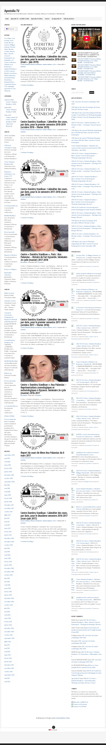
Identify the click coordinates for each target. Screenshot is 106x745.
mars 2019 (7, 465)
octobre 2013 (8, 635)
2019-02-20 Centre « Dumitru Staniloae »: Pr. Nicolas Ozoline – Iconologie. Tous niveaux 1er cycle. (86, 171)
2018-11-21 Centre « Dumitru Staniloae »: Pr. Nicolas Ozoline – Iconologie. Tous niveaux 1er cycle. (86, 236)
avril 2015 (7, 585)
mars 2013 (7, 655)
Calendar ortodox (10, 301)
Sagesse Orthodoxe (10, 255)
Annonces (7, 100)
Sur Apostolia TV (56, 19)
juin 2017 (7, 518)
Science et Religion (10, 269)
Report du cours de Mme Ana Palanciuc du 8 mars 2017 (42, 454)
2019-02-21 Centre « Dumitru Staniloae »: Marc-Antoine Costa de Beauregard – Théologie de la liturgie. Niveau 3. (86, 163)
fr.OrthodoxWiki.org (10, 206)
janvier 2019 (8, 472)
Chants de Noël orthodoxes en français (88, 273)
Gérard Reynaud (9, 78)
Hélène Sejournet (9, 75)
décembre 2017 (9, 505)
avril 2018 (7, 492)
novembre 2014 (9, 602)
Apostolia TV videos (37, 19)
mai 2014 (7, 612)
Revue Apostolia (9, 232)
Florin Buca (8, 80)
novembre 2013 (9, 632)
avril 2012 (7, 682)
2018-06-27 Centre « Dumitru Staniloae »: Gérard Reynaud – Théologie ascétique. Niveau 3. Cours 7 (83, 681)
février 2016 (8, 562)
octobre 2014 (8, 605)
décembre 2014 (9, 598)
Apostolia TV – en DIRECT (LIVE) (20, 19)
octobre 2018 (8, 478)
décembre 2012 (9, 665)
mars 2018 (7, 495)
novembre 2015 (9, 572)
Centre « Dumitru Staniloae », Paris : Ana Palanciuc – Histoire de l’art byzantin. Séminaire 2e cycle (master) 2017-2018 (44, 257)
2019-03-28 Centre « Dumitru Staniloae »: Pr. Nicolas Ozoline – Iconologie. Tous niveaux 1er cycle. (86, 125)
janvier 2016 (8, 565)
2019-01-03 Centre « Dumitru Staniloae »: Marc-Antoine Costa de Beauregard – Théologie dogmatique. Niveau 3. (84, 202)
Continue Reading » (27, 85)
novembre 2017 (9, 508)
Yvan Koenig (89, 391)
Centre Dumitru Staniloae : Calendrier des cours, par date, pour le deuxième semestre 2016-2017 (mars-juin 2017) (44, 515)
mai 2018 (7, 488)
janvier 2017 (8, 535)
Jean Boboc (13, 73)
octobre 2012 (8, 672)
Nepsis (12, 51)
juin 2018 (7, 485)
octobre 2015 (8, 575)
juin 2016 (7, 548)
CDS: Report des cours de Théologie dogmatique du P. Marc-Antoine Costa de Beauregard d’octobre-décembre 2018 (84, 244)
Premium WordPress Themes (63, 718)
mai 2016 (7, 552)
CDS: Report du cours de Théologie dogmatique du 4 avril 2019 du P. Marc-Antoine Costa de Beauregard (86, 133)
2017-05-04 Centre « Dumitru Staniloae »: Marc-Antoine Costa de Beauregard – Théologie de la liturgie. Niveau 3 (86, 622)
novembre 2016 (9, 542)
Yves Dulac (7, 38)
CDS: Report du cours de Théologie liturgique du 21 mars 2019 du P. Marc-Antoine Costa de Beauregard (85, 140)
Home (7, 19)
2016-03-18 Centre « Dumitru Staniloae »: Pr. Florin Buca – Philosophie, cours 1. (86, 654)
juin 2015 (7, 578)
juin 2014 (7, 608)
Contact (47, 19)
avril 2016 (7, 555)
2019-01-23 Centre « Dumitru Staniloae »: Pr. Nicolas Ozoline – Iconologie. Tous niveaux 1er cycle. (86, 186)
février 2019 (8, 468)
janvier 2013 (8, 662)
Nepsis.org (7, 373)
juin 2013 (7, 645)
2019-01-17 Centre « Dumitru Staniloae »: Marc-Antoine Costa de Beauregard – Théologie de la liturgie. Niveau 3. (86, 194)
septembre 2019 (9, 455)
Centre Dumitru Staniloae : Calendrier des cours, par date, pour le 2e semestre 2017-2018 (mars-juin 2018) (44, 191)
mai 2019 (7, 458)
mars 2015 (7, 588)
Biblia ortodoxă (9, 293)
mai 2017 (7, 522)
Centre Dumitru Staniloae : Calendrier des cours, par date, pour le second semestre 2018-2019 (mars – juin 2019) (44, 59)
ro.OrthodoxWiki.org (11, 406)
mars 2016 (7, 558)
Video (6, 115)
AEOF (6, 136)
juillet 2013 (7, 642)
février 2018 (8, 498)
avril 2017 (7, 525)
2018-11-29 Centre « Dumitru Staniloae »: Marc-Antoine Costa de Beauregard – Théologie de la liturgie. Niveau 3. (86, 228)
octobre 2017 (8, 512)
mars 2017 (7, 528)
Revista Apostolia (10, 381)
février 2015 (8, 592)
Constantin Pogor (10, 84)
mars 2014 (7, 618)
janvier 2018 (8, 502)
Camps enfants (11, 117)
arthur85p (11, 86)
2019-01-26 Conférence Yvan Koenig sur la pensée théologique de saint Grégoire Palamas (86, 673)
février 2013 (8, 658)
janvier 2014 (8, 625)
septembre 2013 (9, 638)
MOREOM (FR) (9, 216)
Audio (6, 107)
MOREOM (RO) (9, 361)
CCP (5, 86)
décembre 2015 (9, 568)
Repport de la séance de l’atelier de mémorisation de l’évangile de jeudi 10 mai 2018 (86, 630)
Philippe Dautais (89, 481)
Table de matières (68, 19)
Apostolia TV (11, 10)
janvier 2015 (8, 595)
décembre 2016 (9, 538)
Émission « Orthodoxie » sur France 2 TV (9, 174)
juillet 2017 (7, 515)
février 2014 (8, 622)
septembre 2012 (9, 675)
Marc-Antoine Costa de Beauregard (8, 56)
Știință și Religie (9, 416)
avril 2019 (7, 462)
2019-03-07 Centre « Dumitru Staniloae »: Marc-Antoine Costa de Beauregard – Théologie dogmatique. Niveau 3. (84, 156)
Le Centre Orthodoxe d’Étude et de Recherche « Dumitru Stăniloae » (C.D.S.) (38, 64)
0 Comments (41, 262)
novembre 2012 (9, 668)
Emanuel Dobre (9, 82)
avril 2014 (7, 615)
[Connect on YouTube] (79, 706)
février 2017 (8, 532)
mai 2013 (7, 648)
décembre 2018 (9, 475)
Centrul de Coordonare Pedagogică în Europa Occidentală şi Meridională (10, 317)
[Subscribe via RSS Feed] (79, 702)
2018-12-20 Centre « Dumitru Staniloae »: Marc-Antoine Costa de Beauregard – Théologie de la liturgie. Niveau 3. (86, 215)
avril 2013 (7, 652)
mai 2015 (7, 582)
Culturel (8, 124)
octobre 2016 (8, 545)
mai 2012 (7, 678)
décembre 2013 (9, 628)
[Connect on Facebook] (79, 704)
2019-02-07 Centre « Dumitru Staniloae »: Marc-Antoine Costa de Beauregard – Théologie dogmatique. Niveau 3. (84, 179)
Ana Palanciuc (24, 262)
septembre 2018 (9, 482)
